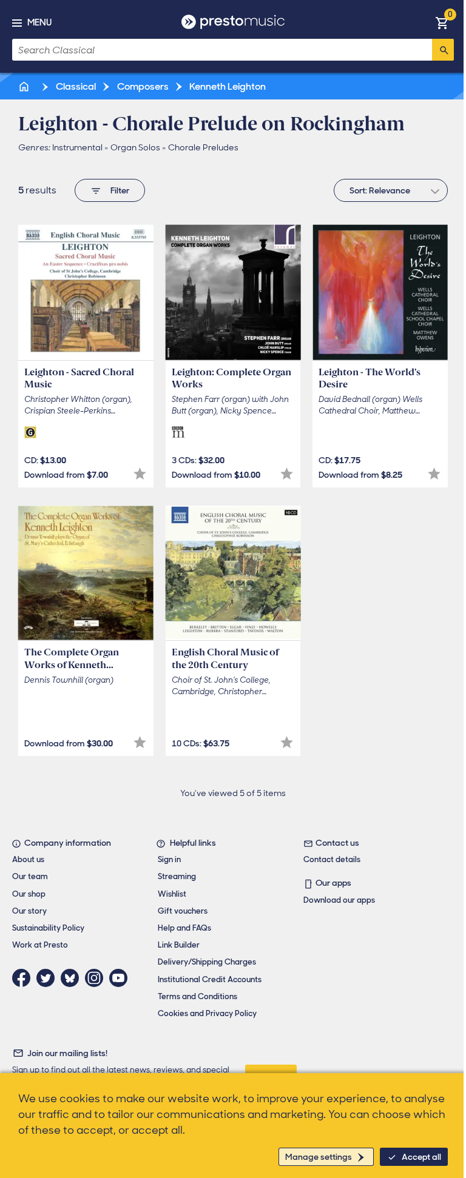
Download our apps (339, 900)
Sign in (169, 859)
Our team (30, 876)
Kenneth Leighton (226, 86)
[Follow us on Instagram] (97, 978)
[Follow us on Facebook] (24, 978)
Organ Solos (135, 147)
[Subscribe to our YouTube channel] (121, 978)
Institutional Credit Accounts (210, 979)
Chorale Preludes (203, 147)
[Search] (443, 50)
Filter (119, 190)
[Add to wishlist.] (139, 473)
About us (28, 859)
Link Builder (179, 945)
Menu (39, 22)
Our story (29, 911)
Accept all (421, 1156)
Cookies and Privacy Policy (207, 1013)
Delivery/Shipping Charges (207, 962)
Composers (142, 86)
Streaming (177, 876)
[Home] (25, 86)
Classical (75, 86)
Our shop (29, 894)
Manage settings (318, 1156)
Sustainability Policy (48, 928)
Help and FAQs (184, 928)
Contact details (331, 859)
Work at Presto (40, 945)
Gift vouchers (183, 911)
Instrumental (77, 147)
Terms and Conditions (197, 996)
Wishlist (172, 894)
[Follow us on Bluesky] (73, 978)
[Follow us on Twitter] (48, 978)
